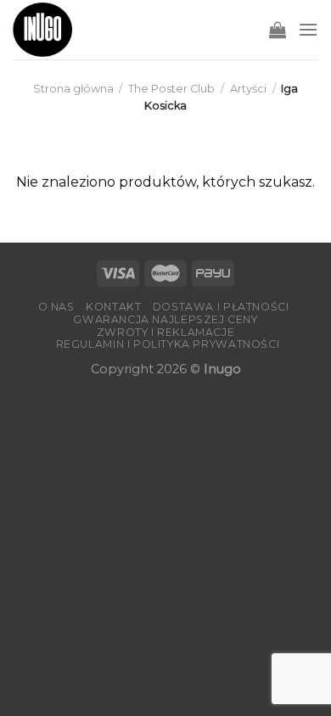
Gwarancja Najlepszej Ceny (165, 319)
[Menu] (308, 29)
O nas (56, 306)
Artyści (248, 88)
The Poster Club (171, 88)
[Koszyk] (277, 29)
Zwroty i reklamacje (166, 332)
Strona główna (73, 88)
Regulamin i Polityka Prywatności (168, 344)
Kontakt (113, 306)
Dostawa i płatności (221, 306)
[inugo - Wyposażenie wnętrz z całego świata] (42, 30)
